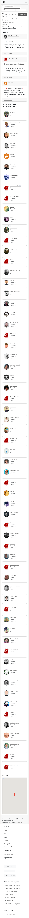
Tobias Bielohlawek (15, 122)
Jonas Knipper (13, 438)
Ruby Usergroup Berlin (13, 888)
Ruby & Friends (10, 897)
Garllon (12, 280)
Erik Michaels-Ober (13, 36)
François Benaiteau (15, 417)
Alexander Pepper (14, 744)
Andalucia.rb (10, 894)
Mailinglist (7, 844)
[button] (14, 794)
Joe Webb (12, 112)
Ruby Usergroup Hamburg (14, 885)
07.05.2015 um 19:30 (8, 6)
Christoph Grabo (14, 470)
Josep (11, 217)
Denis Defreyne (14, 512)
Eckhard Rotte (13, 375)
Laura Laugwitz (12, 58)
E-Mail (20, 822)
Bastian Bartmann (14, 344)
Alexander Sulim (14, 554)
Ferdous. (12, 754)
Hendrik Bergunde (15, 291)
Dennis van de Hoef (15, 270)
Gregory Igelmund (15, 365)
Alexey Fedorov (14, 459)
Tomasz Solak (13, 596)
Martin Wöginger (14, 723)
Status (5, 833)
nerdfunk (12, 544)
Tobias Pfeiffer (14, 19)
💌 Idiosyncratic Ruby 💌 (14, 88)
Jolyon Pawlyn (13, 354)
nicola (11, 259)
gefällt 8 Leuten (8, 53)
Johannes (12, 449)
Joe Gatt (12, 659)
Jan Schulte (13, 407)
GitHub (6, 841)
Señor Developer (10, 876)
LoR (7, 891)
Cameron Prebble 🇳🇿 (15, 186)
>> (4, 49)
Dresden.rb (9, 901)
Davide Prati (13, 428)
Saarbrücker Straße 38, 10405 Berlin (12, 8)
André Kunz (13, 333)
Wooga (6, 20)
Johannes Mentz (14, 681)
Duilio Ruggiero (14, 175)
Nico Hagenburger (15, 480)
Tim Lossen (13, 523)
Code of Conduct (21, 10)
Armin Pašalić (13, 617)
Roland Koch (13, 144)
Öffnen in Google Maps (9, 10)
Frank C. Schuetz (14, 691)
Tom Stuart (13, 607)
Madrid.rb (14, 891)
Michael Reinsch (14, 133)
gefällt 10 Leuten (8, 77)
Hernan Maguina (14, 565)
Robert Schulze (14, 702)
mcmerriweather (14, 396)
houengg (12, 301)
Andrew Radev (13, 670)
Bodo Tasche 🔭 (14, 765)
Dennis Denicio (14, 165)
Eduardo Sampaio (14, 533)
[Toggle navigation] (26, 2)
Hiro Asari (12, 628)
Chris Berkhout (14, 323)
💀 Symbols (9, 42)
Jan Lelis (10, 82)
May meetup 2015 (9, 15)
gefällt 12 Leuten (8, 100)
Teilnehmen (22, 14)
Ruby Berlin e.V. (8, 854)
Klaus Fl (12, 712)
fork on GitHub (9, 871)
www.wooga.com (6, 22)
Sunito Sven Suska (14, 733)
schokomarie (13, 249)
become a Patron (10, 866)
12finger (12, 207)
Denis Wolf (13, 491)
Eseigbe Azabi (13, 386)
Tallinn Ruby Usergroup (13, 904)
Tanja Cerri (13, 575)
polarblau (12, 502)
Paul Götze (12, 312)
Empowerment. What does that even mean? (14, 65)
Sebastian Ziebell (14, 196)
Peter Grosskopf (14, 649)
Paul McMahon (14, 638)
